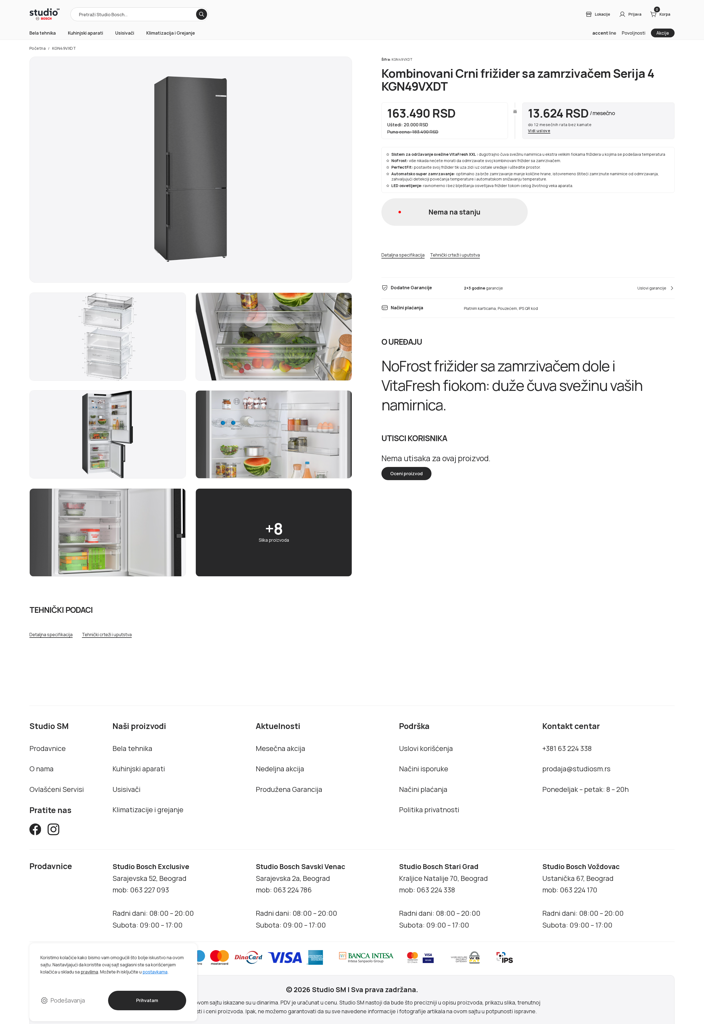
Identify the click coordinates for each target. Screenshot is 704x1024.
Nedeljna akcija (280, 768)
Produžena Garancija (289, 789)
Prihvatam (147, 1000)
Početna (37, 48)
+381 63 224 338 (567, 748)
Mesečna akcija (280, 748)
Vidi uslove (539, 131)
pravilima (89, 972)
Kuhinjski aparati (85, 33)
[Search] (201, 14)
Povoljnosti (633, 33)
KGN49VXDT (64, 48)
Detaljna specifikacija (51, 634)
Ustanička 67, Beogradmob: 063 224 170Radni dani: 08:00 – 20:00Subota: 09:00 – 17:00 (583, 896)
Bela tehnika (42, 33)
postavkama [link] (154, 972)
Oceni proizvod (406, 474)
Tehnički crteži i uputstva (107, 634)
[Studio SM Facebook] (35, 830)
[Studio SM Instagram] (53, 830)
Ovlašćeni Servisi (56, 789)
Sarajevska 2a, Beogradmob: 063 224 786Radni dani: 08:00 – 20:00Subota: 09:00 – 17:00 (300, 896)
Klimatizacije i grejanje (147, 809)
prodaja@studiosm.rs (576, 768)
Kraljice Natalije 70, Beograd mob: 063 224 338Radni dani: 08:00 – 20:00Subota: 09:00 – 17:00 (443, 896)
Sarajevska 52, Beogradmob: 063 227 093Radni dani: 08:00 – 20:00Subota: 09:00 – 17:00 (153, 896)
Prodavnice (47, 748)
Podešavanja (68, 1000)
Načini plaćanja (423, 789)
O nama (41, 768)
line (604, 33)
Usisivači (124, 33)
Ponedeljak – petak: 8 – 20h (585, 789)
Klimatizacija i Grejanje (170, 33)
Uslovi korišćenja (426, 748)
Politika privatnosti (429, 809)
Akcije (662, 33)
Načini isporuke (423, 768)
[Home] (44, 14)
